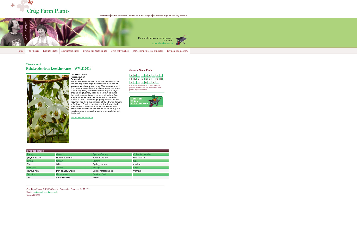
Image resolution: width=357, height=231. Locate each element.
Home (20, 50)
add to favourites (119, 15)
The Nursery (33, 50)
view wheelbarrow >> (162, 43)
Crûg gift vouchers (120, 50)
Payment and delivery (177, 50)
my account (181, 15)
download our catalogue (140, 15)
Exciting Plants (50, 50)
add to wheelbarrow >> (82, 117)
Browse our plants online (95, 50)
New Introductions (70, 50)
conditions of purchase (164, 15)
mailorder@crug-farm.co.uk (45, 191)
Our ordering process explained (148, 50)
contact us (105, 15)
